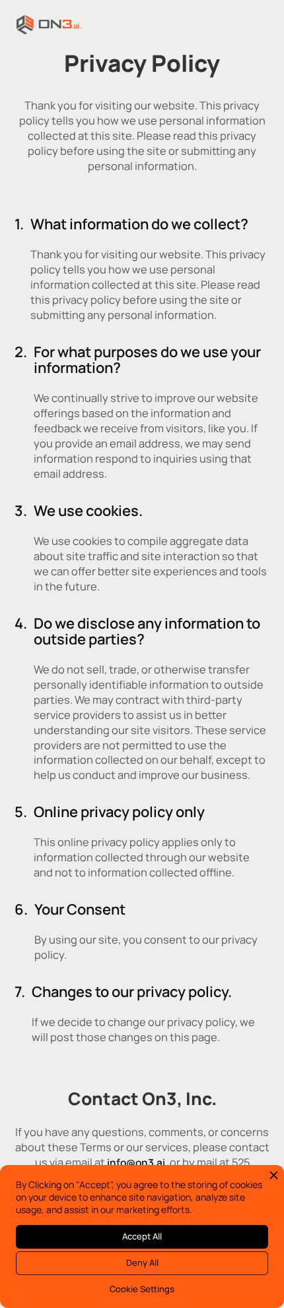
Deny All (142, 1262)
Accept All (142, 1236)
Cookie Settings (142, 1289)
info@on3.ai (136, 1163)
